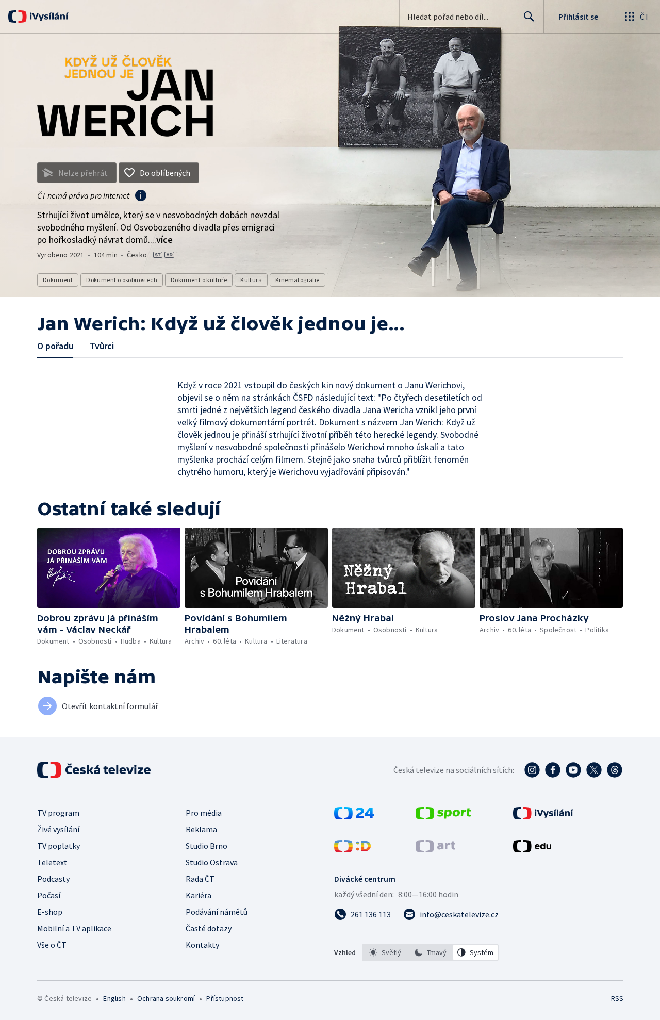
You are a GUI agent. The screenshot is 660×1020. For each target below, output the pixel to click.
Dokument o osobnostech (121, 280)
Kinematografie (297, 280)
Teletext (52, 862)
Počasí (48, 895)
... (161, 239)
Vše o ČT (52, 945)
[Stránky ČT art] (435, 849)
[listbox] (430, 952)
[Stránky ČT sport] (443, 816)
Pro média (204, 813)
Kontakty (202, 945)
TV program (58, 813)
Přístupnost (224, 998)
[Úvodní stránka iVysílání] (47, 16)
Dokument (58, 280)
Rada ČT (200, 879)
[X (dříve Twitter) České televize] (594, 770)
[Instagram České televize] (532, 770)
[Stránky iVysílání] (543, 816)
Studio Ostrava (212, 862)
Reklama (201, 829)
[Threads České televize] (614, 770)
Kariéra (198, 895)
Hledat (529, 16)
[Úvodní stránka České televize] (95, 770)
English (114, 998)
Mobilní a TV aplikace (74, 928)
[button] (108, 568)
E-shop (49, 912)
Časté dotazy (209, 928)
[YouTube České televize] (573, 770)
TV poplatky (58, 846)
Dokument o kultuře (199, 280)
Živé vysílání (58, 829)
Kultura (251, 280)
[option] (385, 952)
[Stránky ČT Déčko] (352, 849)
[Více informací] (141, 196)
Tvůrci (102, 346)
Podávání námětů (217, 912)
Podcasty (53, 879)
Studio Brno (206, 846)
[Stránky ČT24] (354, 816)
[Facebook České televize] (552, 770)
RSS (617, 998)
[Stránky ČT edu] (532, 849)
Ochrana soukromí (166, 998)
